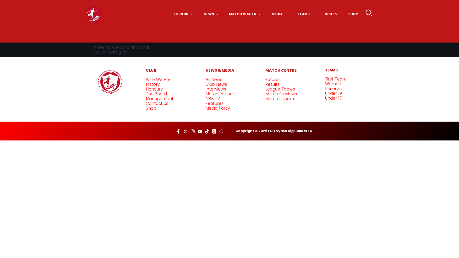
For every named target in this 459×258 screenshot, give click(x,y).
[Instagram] (193, 131)
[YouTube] (200, 131)
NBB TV (213, 99)
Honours (154, 89)
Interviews (216, 89)
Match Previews (281, 94)
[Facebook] (178, 131)
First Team (336, 79)
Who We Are (158, 79)
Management (160, 99)
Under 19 (333, 93)
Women (333, 84)
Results (272, 84)
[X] (185, 131)
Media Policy (218, 108)
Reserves (334, 88)
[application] (190, 14)
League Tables (280, 89)
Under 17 (333, 98)
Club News (216, 84)
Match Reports (220, 94)
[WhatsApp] (221, 131)
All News (214, 79)
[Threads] (214, 131)
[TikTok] (207, 131)
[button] (369, 14)
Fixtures (273, 79)
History (153, 84)
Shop (151, 108)
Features (215, 103)
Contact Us (157, 103)
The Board (156, 94)
